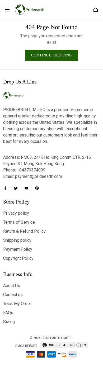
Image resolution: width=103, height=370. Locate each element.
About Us (11, 285)
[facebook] (7, 188)
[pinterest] (38, 188)
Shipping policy (17, 240)
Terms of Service (19, 222)
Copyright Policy (18, 258)
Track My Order (17, 303)
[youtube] (28, 188)
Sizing (9, 321)
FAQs (8, 312)
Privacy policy (16, 213)
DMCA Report (26, 346)
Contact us (13, 294)
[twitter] (17, 188)
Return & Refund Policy (24, 231)
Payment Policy (17, 249)
